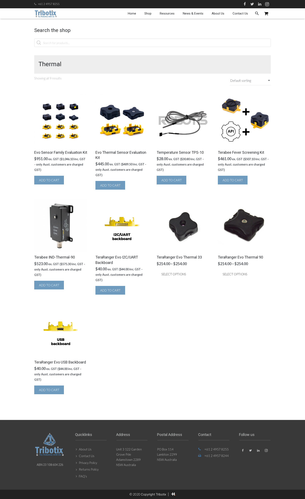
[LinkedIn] (259, 4)
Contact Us (86, 456)
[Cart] (266, 13)
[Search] (257, 13)
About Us (85, 449)
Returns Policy (89, 469)
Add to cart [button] (49, 180)
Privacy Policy (88, 463)
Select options (173, 274)
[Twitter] (252, 4)
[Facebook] (244, 4)
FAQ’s (83, 476)
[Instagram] (267, 4)
